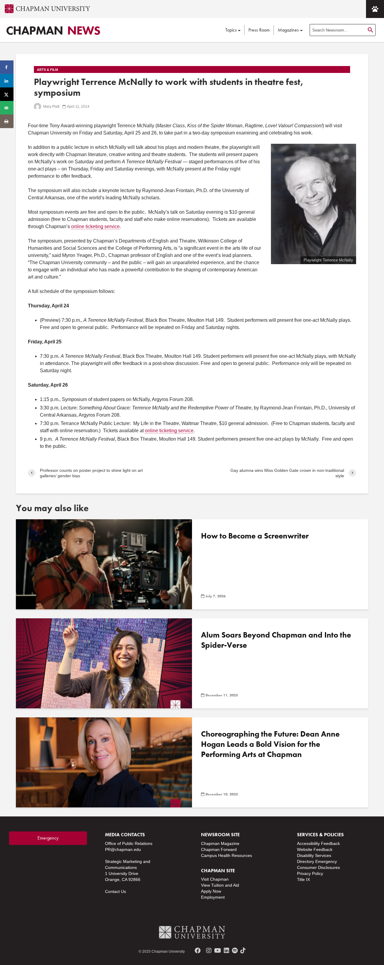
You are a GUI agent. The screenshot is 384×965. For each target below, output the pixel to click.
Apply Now (211, 891)
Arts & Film (47, 69)
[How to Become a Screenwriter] (104, 563)
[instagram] (209, 951)
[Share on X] (7, 94)
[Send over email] (7, 108)
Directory (305, 861)
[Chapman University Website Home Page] (45, 9)
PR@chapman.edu (123, 849)
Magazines (288, 30)
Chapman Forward (219, 849)
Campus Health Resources (226, 855)
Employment (213, 897)
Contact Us (115, 891)
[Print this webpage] (7, 121)
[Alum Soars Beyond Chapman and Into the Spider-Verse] (104, 662)
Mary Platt (50, 106)
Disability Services (314, 855)
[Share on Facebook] (7, 67)
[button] (375, 9)
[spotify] (235, 951)
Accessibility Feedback (318, 843)
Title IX (303, 879)
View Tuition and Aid (220, 885)
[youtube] (217, 951)
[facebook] (198, 951)
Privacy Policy (310, 873)
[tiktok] (243, 951)
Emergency (48, 838)
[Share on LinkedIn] (7, 81)
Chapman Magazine (220, 843)
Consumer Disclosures (318, 867)
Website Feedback (314, 849)
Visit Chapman (215, 879)
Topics (231, 30)
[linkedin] (226, 951)
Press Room (259, 30)
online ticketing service (95, 226)
